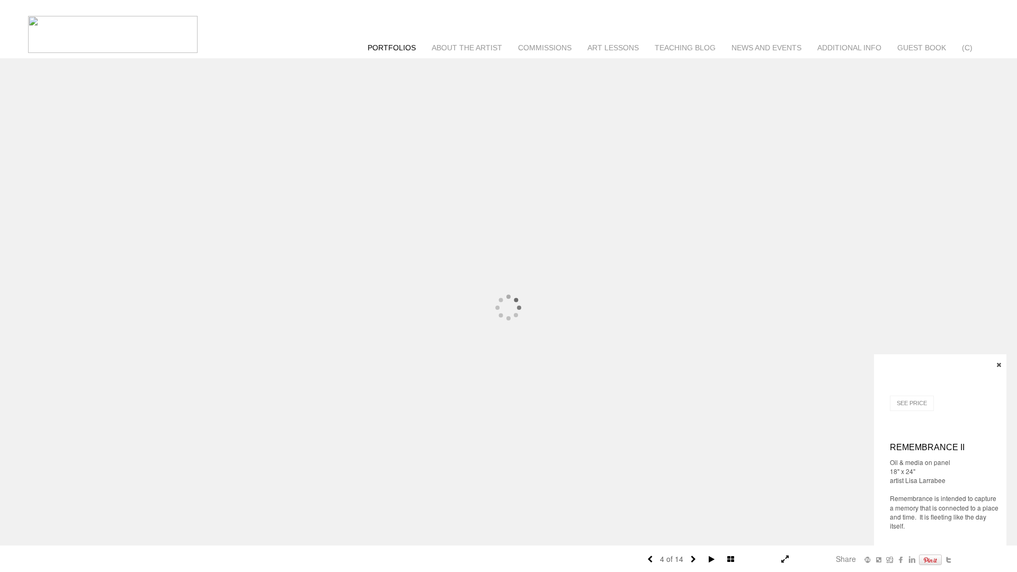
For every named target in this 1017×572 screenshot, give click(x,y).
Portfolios (392, 47)
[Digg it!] (890, 558)
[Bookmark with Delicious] (879, 558)
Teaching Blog (685, 47)
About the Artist (467, 47)
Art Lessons (613, 47)
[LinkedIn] (912, 558)
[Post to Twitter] (948, 558)
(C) (967, 47)
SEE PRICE (912, 403)
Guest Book (921, 47)
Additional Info (849, 47)
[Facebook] (901, 558)
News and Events (766, 47)
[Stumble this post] (867, 558)
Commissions (545, 47)
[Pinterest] (930, 558)
